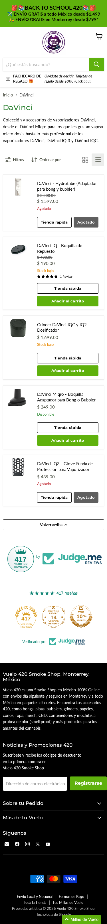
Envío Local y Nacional (35, 896)
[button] (81, 919)
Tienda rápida (54, 222)
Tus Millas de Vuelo (68, 902)
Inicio (8, 94)
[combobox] (46, 64)
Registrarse (88, 783)
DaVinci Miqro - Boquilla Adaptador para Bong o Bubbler (66, 397)
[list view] (98, 159)
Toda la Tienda (35, 902)
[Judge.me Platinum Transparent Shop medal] (20, 616)
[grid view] (85, 159)
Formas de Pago (71, 896)
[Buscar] (96, 64)
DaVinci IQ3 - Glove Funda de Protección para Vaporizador (65, 466)
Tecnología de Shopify (53, 914)
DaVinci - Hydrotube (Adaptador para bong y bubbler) (67, 186)
